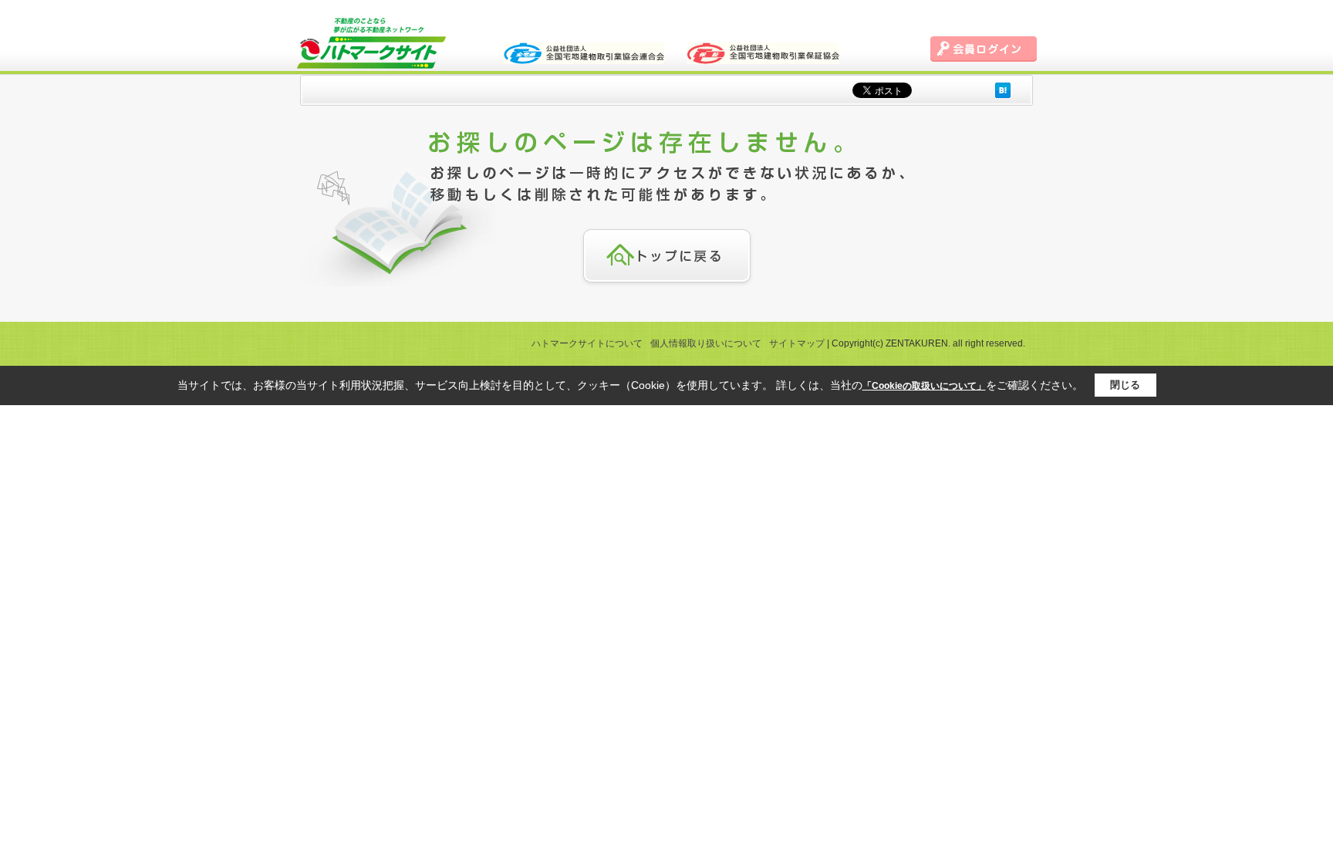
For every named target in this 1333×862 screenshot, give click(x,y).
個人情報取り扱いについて (705, 343)
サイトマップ (797, 343)
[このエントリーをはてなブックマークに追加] (1003, 90)
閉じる (1125, 384)
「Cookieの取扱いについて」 (924, 385)
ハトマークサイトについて (587, 343)
